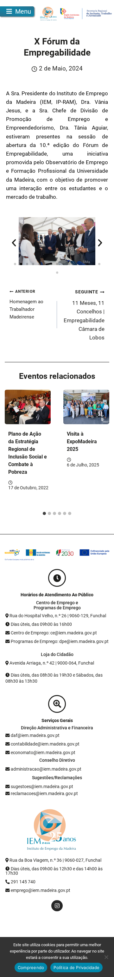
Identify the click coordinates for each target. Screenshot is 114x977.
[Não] (106, 957)
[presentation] (28, 407)
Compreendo (31, 967)
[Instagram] (56, 905)
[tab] (44, 513)
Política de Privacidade (76, 967)
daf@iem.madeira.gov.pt (35, 735)
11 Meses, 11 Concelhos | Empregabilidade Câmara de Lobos (84, 314)
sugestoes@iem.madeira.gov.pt (41, 786)
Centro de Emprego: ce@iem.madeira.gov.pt (54, 632)
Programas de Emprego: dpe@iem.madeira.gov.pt (60, 641)
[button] (14, 243)
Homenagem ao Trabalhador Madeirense (26, 304)
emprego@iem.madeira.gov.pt (40, 890)
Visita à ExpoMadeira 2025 (82, 441)
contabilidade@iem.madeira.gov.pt (45, 743)
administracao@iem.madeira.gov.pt (45, 769)
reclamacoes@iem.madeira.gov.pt (44, 793)
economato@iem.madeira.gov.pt (43, 752)
